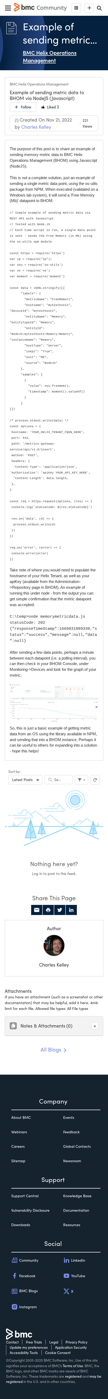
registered (73, 1376)
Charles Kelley (54, 965)
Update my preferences (29, 1347)
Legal (53, 1342)
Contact (12, 1342)
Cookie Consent (58, 1352)
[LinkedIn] (71, 910)
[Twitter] (59, 910)
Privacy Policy (77, 1342)
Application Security (71, 1347)
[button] (94, 1025)
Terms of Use (73, 1365)
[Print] (48, 910)
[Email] (36, 910)
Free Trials (34, 1342)
